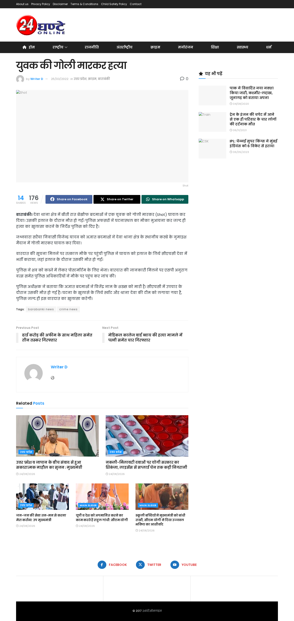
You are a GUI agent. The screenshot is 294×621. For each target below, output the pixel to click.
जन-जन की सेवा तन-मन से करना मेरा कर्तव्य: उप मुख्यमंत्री (41, 517)
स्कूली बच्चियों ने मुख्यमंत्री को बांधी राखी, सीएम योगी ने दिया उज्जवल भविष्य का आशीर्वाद (160, 520)
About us (22, 4)
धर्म (268, 47)
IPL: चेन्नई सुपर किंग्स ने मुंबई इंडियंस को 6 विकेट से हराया (253, 143)
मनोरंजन (185, 47)
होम (32, 47)
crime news (68, 309)
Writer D (36, 79)
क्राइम (155, 47)
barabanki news (41, 309)
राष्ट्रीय (58, 47)
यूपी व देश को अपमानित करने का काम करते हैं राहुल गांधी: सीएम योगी (102, 517)
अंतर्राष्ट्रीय (124, 47)
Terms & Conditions (84, 4)
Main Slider (88, 505)
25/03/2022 (59, 79)
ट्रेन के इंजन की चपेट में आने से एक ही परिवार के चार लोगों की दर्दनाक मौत (253, 119)
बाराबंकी (104, 79)
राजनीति (92, 47)
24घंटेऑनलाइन (152, 611)
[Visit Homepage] (41, 25)
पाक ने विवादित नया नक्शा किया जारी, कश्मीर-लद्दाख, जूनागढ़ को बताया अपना (252, 93)
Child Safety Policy (114, 4)
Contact (135, 4)
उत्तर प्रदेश (80, 79)
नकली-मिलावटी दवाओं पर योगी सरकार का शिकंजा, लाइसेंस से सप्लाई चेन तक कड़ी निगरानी (146, 465)
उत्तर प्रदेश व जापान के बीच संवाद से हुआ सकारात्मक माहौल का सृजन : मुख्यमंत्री (49, 465)
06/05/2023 (240, 152)
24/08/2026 (27, 474)
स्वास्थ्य (242, 47)
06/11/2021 (239, 130)
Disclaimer (60, 4)
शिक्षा (215, 47)
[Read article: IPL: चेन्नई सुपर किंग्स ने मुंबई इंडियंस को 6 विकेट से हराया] (212, 148)
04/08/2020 (240, 104)
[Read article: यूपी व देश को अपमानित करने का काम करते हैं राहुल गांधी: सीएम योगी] (102, 496)
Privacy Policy (40, 4)
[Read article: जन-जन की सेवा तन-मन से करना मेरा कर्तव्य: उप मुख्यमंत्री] (42, 496)
